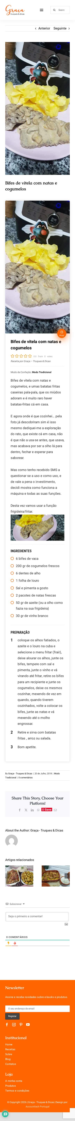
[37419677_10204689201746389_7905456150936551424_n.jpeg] (37, 108)
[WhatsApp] (38, 810)
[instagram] (14, 1024)
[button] (7, 876)
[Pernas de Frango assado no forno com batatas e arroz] (56, 876)
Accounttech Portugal (37, 1106)
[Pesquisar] (60, 9)
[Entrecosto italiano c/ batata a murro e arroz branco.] (19, 876)
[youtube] (28, 1024)
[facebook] (7, 1024)
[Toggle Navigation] (41, 10)
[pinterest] (21, 1024)
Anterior (44, 28)
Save (48, 809)
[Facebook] (19, 810)
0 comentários (25, 777)
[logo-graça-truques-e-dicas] (15, 5)
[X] (26, 810)
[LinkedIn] (32, 810)
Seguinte (60, 28)
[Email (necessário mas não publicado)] (55, 810)
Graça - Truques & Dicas (20, 773)
